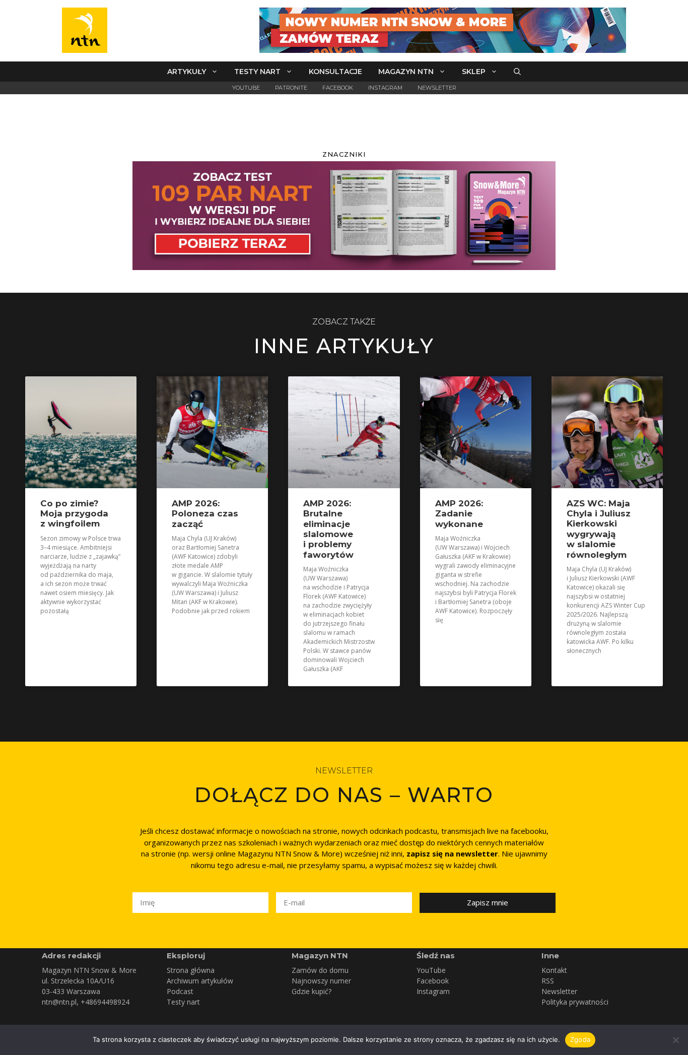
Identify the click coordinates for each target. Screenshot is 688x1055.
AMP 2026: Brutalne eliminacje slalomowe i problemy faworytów (328, 529)
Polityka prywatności (574, 1002)
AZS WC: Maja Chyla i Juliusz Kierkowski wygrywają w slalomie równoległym (599, 529)
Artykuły (186, 71)
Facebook (337, 87)
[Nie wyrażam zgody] (675, 1040)
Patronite (291, 87)
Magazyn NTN (406, 71)
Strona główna (191, 970)
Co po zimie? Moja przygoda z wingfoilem (74, 513)
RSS (547, 980)
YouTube (246, 87)
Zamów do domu (320, 970)
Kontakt (554, 970)
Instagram (385, 87)
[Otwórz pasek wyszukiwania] (517, 71)
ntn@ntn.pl (59, 1002)
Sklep (474, 71)
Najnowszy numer (321, 980)
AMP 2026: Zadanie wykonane (459, 513)
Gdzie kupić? (311, 991)
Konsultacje (335, 71)
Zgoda (580, 1039)
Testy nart (257, 71)
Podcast (180, 991)
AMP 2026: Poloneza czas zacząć (205, 513)
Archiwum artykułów (200, 980)
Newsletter (437, 87)
